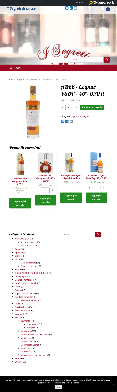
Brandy (18, 270)
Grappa (18, 290)
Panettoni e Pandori (30, 300)
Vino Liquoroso (28, 341)
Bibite (17, 256)
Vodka (18, 359)
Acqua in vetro (27, 246)
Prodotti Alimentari (24, 297)
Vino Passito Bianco (30, 345)
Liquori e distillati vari (25, 294)
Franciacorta (32, 324)
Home (12, 80)
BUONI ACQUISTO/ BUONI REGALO (32, 273)
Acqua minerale (22, 239)
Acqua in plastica (28, 242)
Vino (17, 317)
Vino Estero (26, 338)
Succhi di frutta (22, 307)
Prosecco (30, 328)
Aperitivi (19, 252)
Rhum (18, 304)
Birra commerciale (29, 266)
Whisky (18, 362)
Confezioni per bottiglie (26, 283)
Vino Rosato (26, 348)
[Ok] (113, 384)
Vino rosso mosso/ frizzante (34, 355)
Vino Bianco (26, 331)
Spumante (25, 321)
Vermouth (20, 314)
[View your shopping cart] (108, 9)
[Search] (107, 60)
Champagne (20, 276)
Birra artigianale (28, 263)
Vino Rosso (26, 352)
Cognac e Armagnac (25, 80)
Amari (18, 249)
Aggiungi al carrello (92, 107)
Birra (17, 259)
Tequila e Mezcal (22, 311)
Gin (16, 287)
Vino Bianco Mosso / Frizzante (35, 335)
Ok (58, 387)
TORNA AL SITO (81, 3)
